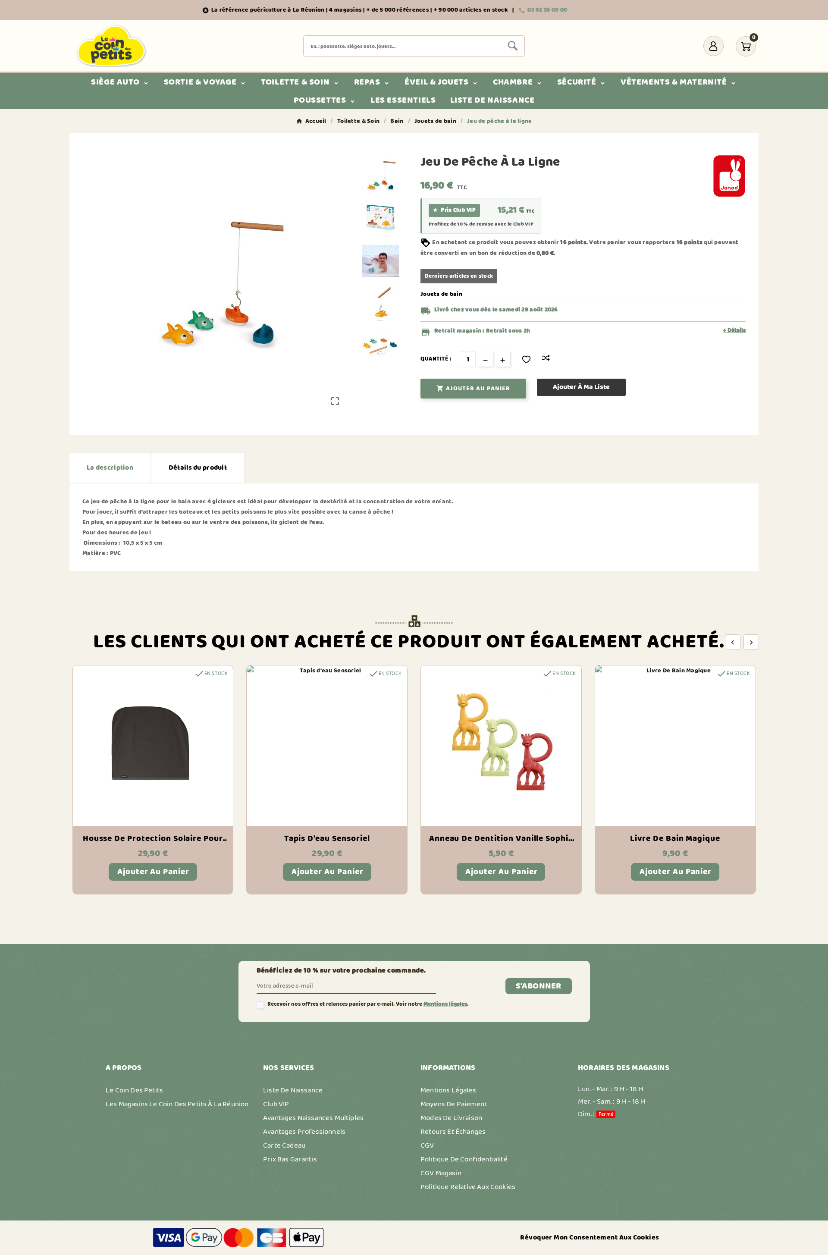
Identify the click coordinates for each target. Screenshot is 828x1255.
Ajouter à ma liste (581, 387)
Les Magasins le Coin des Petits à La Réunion (177, 1104)
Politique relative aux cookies (467, 1186)
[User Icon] (713, 46)
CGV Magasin (440, 1173)
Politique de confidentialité (464, 1159)
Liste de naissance (293, 1090)
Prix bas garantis (290, 1159)
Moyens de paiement (453, 1104)
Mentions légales (445, 1004)
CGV (427, 1145)
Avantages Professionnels (304, 1131)
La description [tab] (110, 467)
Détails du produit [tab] (198, 467)
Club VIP (276, 1104)
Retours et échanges (453, 1131)
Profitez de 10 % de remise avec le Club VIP (481, 224)
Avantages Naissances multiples (313, 1117)
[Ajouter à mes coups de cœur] (526, 359)
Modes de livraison (451, 1117)
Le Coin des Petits (134, 1090)
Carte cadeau (284, 1145)
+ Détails (734, 331)
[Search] (513, 45)
